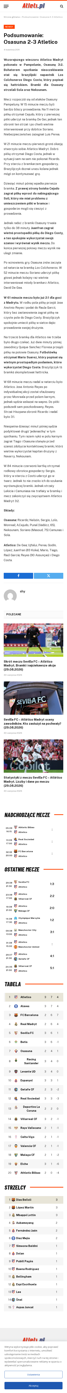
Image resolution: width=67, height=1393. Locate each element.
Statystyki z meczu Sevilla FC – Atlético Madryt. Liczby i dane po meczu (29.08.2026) (33, 781)
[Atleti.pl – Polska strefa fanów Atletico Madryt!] (34, 6)
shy (22, 591)
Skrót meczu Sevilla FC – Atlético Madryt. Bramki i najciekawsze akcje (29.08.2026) (30, 665)
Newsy (9, 27)
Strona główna (12, 17)
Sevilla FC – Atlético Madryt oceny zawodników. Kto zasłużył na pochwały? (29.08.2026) (32, 723)
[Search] (61, 6)
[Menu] (6, 6)
